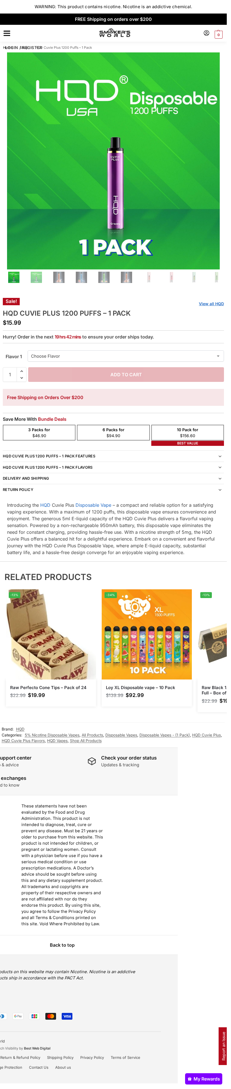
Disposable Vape (93, 505)
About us (63, 1067)
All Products (92, 735)
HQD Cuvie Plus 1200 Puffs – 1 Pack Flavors (48, 467)
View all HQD (211, 303)
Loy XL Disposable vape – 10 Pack (140, 687)
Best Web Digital (37, 1048)
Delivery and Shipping (26, 478)
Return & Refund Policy (20, 1057)
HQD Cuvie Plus (206, 735)
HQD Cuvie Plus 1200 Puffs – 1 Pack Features (49, 456)
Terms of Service (125, 1057)
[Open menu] (6, 33)
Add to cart (126, 374)
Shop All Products (86, 740)
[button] (218, 35)
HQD (45, 505)
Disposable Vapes (121, 735)
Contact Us (38, 1067)
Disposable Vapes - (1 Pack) (164, 735)
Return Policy (18, 489)
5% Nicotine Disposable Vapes (52, 735)
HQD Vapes (57, 740)
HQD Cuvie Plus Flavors (23, 740)
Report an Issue (223, 1046)
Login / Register (23, 47)
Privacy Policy (92, 1057)
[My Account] (206, 33)
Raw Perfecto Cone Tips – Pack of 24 (48, 687)
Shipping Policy (60, 1057)
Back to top (62, 945)
